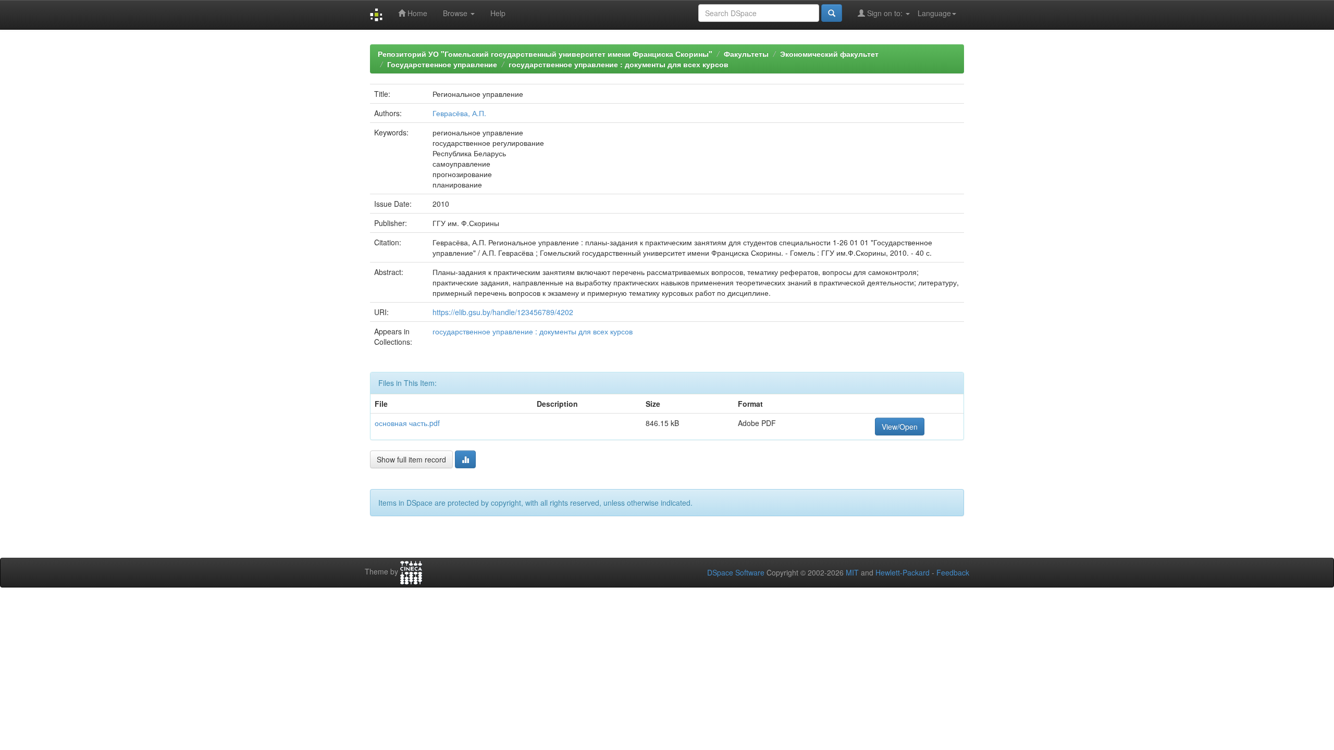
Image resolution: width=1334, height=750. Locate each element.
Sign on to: (885, 13)
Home (416, 13)
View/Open (900, 426)
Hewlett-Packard (902, 572)
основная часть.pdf (407, 423)
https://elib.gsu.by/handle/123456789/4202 (503, 312)
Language (934, 13)
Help (497, 13)
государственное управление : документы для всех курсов (618, 64)
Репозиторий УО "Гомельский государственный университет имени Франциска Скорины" (545, 53)
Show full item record (411, 459)
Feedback (952, 572)
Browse (456, 13)
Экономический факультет (829, 53)
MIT (852, 572)
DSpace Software (735, 572)
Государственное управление (442, 64)
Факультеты (746, 53)
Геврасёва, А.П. (459, 113)
